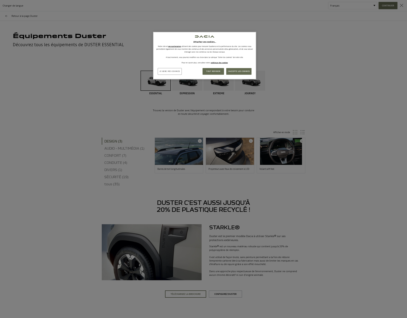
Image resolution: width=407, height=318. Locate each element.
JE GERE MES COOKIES (169, 71)
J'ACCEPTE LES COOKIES (239, 71)
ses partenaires (174, 46)
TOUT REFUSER (213, 71)
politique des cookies (219, 62)
